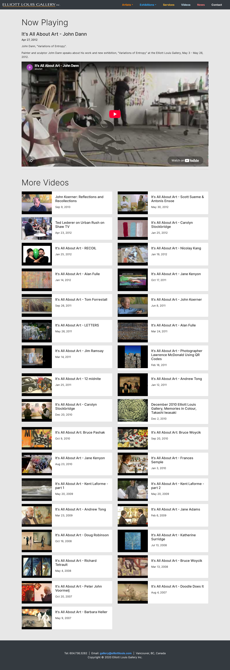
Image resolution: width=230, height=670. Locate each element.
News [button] (201, 4)
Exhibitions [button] (147, 4)
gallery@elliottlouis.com (116, 653)
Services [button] (168, 4)
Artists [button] (126, 4)
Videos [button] (185, 4)
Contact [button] (216, 4)
